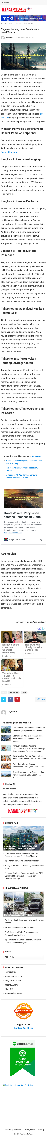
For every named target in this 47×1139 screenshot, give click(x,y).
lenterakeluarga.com (14, 993)
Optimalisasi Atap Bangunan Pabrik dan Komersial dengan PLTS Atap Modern (27, 738)
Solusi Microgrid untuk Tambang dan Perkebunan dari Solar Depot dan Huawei (28, 775)
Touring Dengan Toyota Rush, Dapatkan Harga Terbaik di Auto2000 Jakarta (21, 914)
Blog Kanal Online (13, 980)
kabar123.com (11, 985)
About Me (7, 1130)
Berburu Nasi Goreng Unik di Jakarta (20, 927)
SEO (24, 692)
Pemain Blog (10, 972)
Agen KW (9, 38)
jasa (3, 692)
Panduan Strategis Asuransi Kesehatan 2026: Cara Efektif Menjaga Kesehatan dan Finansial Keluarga (29, 748)
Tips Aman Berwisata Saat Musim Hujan (22, 861)
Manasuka (28, 23)
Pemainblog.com (9, 152)
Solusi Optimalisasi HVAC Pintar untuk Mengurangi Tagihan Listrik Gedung (20, 847)
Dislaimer (17, 1130)
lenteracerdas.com (13, 976)
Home (18, 23)
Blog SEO (9, 989)
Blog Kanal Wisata (26, 1134)
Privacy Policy (30, 1130)
